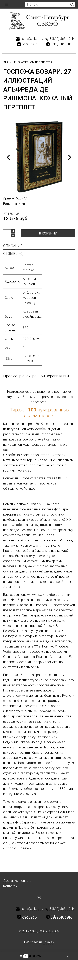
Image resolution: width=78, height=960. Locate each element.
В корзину (48, 233)
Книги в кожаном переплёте (29, 62)
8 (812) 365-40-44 (62, 39)
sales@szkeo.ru (32, 39)
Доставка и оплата (17, 881)
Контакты (10, 886)
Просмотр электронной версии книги (36, 376)
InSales (48, 942)
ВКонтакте (29, 44)
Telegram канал (62, 44)
